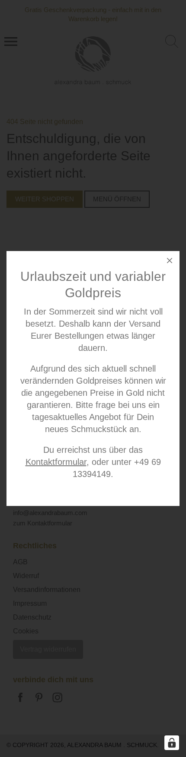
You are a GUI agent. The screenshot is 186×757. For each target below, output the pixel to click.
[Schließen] (169, 262)
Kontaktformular (56, 462)
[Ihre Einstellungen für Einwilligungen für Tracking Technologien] (171, 742)
